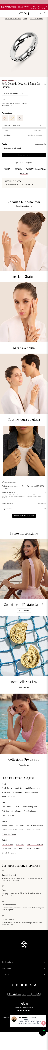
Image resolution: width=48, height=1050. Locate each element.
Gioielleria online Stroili (13, 19)
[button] (24, 171)
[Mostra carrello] (45, 13)
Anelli (25, 19)
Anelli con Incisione (36, 19)
